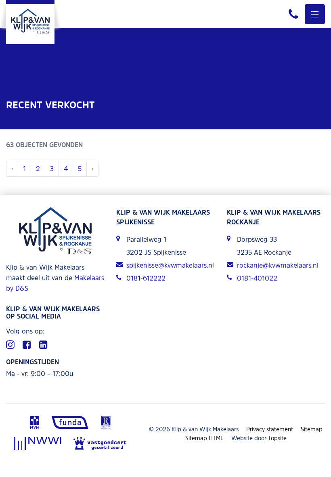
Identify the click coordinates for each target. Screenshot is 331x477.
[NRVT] (105, 423)
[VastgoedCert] (99, 444)
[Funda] (70, 423)
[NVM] (34, 423)
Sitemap (312, 429)
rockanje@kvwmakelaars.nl (277, 265)
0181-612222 (146, 278)
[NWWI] (37, 444)
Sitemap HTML (204, 438)
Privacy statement (269, 429)
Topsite (277, 438)
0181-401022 (257, 278)
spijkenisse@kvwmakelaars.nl (170, 265)
